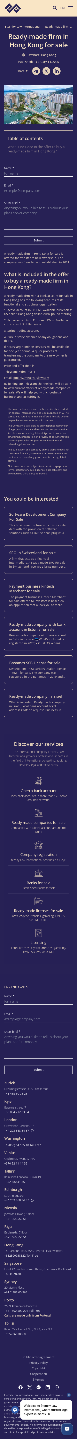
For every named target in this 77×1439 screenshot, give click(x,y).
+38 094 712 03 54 (16, 1112)
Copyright (38, 1368)
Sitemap (38, 1379)
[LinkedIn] (47, 1387)
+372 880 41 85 (14, 1182)
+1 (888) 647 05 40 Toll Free (22, 1145)
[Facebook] (20, 1387)
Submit (39, 240)
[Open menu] (70, 7)
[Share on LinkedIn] (57, 71)
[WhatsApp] (56, 1387)
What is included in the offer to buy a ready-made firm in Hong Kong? (36, 149)
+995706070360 (15, 1334)
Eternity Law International (22, 27)
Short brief (12, 203)
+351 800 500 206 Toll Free (22, 1311)
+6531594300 (13, 1274)
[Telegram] (38, 1387)
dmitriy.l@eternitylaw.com (31, 378)
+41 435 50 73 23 (15, 1094)
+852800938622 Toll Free (21, 1255)
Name (9, 168)
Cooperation (38, 1374)
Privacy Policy (38, 1363)
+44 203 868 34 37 (16, 1130)
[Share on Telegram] (36, 71)
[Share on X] (46, 71)
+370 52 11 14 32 (15, 1163)
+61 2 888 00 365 (15, 1292)
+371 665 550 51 (15, 1219)
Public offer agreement (38, 1357)
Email (8, 185)
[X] (29, 1387)
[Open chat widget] (67, 1429)
